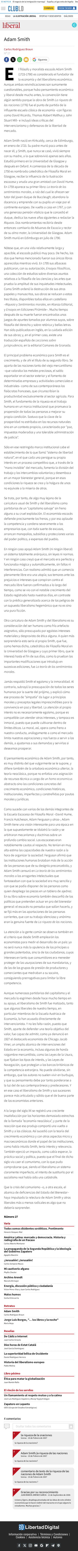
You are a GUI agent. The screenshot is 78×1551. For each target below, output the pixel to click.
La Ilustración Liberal (24, 16)
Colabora (48, 8)
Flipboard (47, 1545)
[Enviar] (19, 59)
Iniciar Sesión (65, 8)
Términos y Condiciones (54, 1534)
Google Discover (41, 1545)
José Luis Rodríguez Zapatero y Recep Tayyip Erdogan (33, 1397)
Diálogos (68, 16)
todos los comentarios (33, 1426)
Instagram (30, 1545)
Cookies (20, 1537)
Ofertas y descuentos (50, 16)
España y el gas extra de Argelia (60, 1)
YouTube (36, 1545)
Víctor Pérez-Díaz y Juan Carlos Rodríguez (28, 1288)
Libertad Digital (39, 1527)
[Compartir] (6, 59)
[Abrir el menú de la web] (4, 8)
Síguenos (42, 59)
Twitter (24, 1545)
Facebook (19, 1545)
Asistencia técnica (39, 1537)
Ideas (7, 16)
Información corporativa (23, 1534)
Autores (57, 1537)
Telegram (53, 1545)
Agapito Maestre (37, 1252)
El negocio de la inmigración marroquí (29, 1)
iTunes (58, 1545)
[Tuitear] (13, 59)
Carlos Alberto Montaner (34, 1240)
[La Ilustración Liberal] (15, 8)
